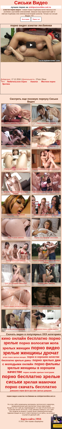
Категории (25, 19)
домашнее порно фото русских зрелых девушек (30, 391)
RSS (38, 419)
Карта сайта (28, 419)
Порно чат (36, 19)
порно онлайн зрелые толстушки (38, 372)
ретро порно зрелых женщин (14, 357)
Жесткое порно (48, 82)
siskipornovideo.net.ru (40, 7)
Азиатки (34, 82)
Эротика (6, 84)
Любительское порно (17, 82)
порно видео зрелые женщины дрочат (31, 350)
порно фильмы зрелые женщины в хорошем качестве (33, 368)
